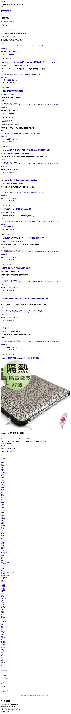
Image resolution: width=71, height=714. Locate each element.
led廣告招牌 (3, 598)
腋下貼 (2, 479)
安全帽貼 (3, 476)
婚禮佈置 (3, 586)
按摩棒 (2, 633)
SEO (2, 581)
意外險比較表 (4, 552)
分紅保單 (3, 553)
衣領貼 (2, 462)
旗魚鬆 (2, 489)
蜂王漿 (2, 543)
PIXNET (25, 695)
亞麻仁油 (3, 542)
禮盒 (2, 494)
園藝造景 (3, 555)
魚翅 (2, 509)
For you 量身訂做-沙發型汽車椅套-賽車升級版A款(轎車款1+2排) (26, 150)
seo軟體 (2, 578)
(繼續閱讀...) (4, 48)
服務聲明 (48, 695)
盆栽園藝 (3, 557)
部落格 (5, 26)
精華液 (2, 650)
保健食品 (3, 540)
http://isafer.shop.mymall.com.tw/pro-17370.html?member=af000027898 (16, 438)
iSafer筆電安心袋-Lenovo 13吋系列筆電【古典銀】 (21, 358)
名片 (4, 27)
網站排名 (3, 580)
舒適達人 (3, 643)
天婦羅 (2, 502)
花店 (2, 583)
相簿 (4, 24)
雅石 (2, 558)
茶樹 (2, 652)
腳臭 (2, 467)
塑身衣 (2, 659)
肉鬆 (2, 492)
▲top (2, 56)
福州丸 (2, 506)
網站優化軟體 (4, 577)
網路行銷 (3, 644)
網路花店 (3, 585)
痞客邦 (9, 51)
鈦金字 (2, 604)
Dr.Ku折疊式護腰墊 (5, 562)
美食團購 (11, 54)
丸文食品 (3, 486)
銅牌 (2, 595)
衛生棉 (2, 639)
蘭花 (2, 560)
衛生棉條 (3, 641)
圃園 (2, 657)
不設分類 (12, 21)
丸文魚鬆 (3, 619)
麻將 (2, 623)
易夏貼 (2, 477)
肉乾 (2, 499)
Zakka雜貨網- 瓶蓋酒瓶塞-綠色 (14, 33)
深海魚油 (3, 547)
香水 (2, 654)
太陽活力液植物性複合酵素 (7, 572)
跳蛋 (2, 634)
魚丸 (2, 501)
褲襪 (2, 616)
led (1, 601)
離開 (8, 711)
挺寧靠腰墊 (3, 563)
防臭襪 (2, 471)
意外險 (2, 550)
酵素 (2, 548)
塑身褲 (2, 660)
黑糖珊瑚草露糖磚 (5, 575)
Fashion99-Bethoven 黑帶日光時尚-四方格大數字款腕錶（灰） (26, 298)
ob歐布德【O (8, 121)
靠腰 (2, 565)
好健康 (2, 538)
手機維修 (3, 638)
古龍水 (2, 655)
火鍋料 (2, 504)
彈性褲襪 (3, 618)
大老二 (2, 624)
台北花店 (3, 590)
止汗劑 (2, 481)
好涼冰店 (3, 474)
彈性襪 (2, 614)
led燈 (2, 600)
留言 (13, 51)
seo (1, 646)
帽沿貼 (2, 464)
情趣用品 (3, 631)
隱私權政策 (43, 695)
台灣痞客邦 (6, 11)
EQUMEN (3, 662)
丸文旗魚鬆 (3, 621)
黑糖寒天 (3, 573)
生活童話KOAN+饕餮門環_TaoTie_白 (17, 209)
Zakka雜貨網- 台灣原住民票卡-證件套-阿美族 (20, 180)
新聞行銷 (3, 647)
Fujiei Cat (7, 328)
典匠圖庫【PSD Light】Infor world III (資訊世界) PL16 (23, 238)
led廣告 (2, 603)
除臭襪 (2, 469)
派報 (2, 591)
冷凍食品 (3, 507)
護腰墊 (2, 568)
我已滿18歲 (3, 711)
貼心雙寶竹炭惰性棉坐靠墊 (13, 91)
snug (2, 517)
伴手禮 (2, 496)
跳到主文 (3, 14)
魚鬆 (2, 491)
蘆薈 (2, 649)
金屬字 (2, 596)
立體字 (2, 593)
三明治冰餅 (3, 472)
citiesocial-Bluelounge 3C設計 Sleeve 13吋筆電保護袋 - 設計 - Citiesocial (29, 62)
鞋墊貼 (2, 484)
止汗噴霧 (3, 482)
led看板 (2, 606)
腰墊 (2, 567)
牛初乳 (2, 545)
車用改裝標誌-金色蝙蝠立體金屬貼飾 (17, 268)
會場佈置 (3, 588)
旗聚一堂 (3, 487)
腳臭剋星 (3, 466)
